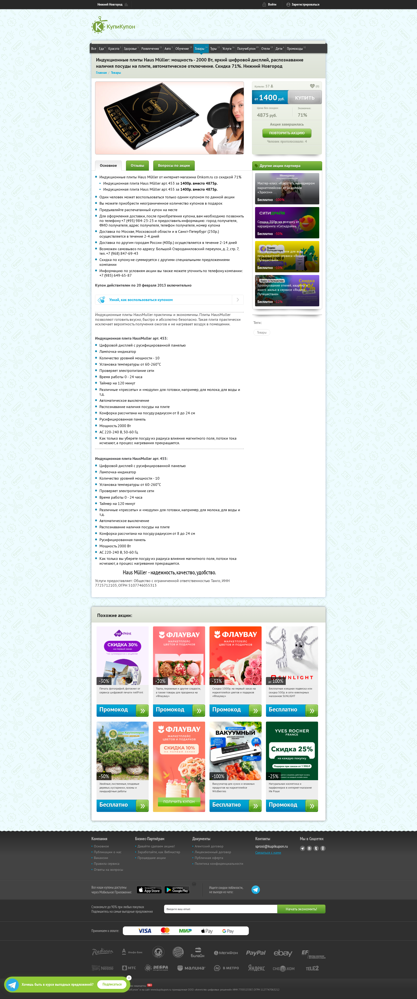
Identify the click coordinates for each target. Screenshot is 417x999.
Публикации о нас (107, 852)
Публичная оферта (209, 858)
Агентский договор (209, 846)
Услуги (228, 48)
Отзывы (137, 165)
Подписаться (112, 984)
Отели (267, 48)
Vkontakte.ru (309, 848)
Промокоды (296, 48)
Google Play (177, 890)
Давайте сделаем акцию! (156, 846)
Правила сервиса (106, 863)
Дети (280, 48)
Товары (201, 48)
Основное (108, 165)
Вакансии (101, 858)
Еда (102, 48)
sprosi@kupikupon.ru (271, 846)
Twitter (316, 848)
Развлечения (151, 48)
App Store (149, 890)
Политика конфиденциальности (219, 863)
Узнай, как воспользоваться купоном (141, 299)
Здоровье (131, 48)
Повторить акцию (287, 132)
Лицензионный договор (213, 852)
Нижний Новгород (109, 4)
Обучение (183, 48)
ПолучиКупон (248, 48)
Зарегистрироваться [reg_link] (306, 4)
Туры (215, 48)
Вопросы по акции (174, 165)
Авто (169, 48)
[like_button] (312, 86)
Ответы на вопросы (108, 869)
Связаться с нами (268, 852)
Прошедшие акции (152, 858)
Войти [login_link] (272, 4)
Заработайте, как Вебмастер (159, 852)
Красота (114, 48)
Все (93, 48)
